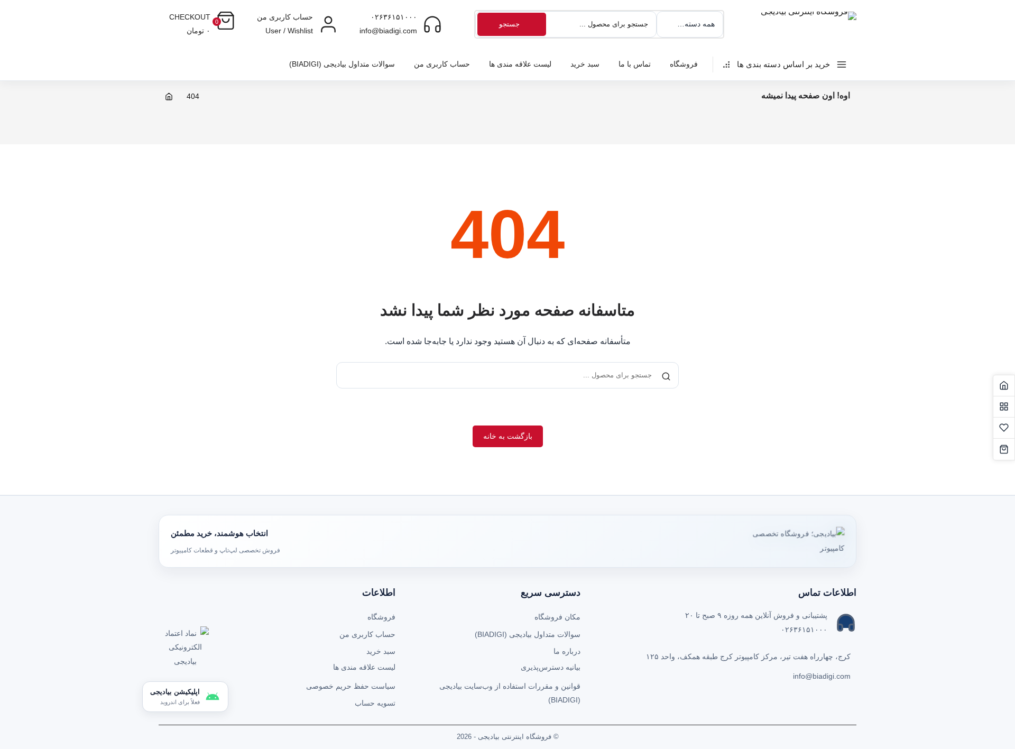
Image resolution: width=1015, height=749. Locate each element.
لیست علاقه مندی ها (520, 64)
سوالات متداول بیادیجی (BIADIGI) (342, 64)
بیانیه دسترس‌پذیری (550, 667)
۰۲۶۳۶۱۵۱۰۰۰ (394, 17)
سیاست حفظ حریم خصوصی (350, 686)
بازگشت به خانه (507, 436)
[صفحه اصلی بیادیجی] (1003, 385)
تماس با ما (635, 64)
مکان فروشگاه (557, 617)
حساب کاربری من (442, 64)
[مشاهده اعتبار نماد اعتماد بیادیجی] (185, 650)
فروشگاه (684, 64)
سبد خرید (584, 64)
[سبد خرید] (1003, 449)
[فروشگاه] (1003, 407)
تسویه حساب (375, 703)
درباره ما (566, 651)
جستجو (509, 24)
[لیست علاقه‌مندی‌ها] (1003, 428)
